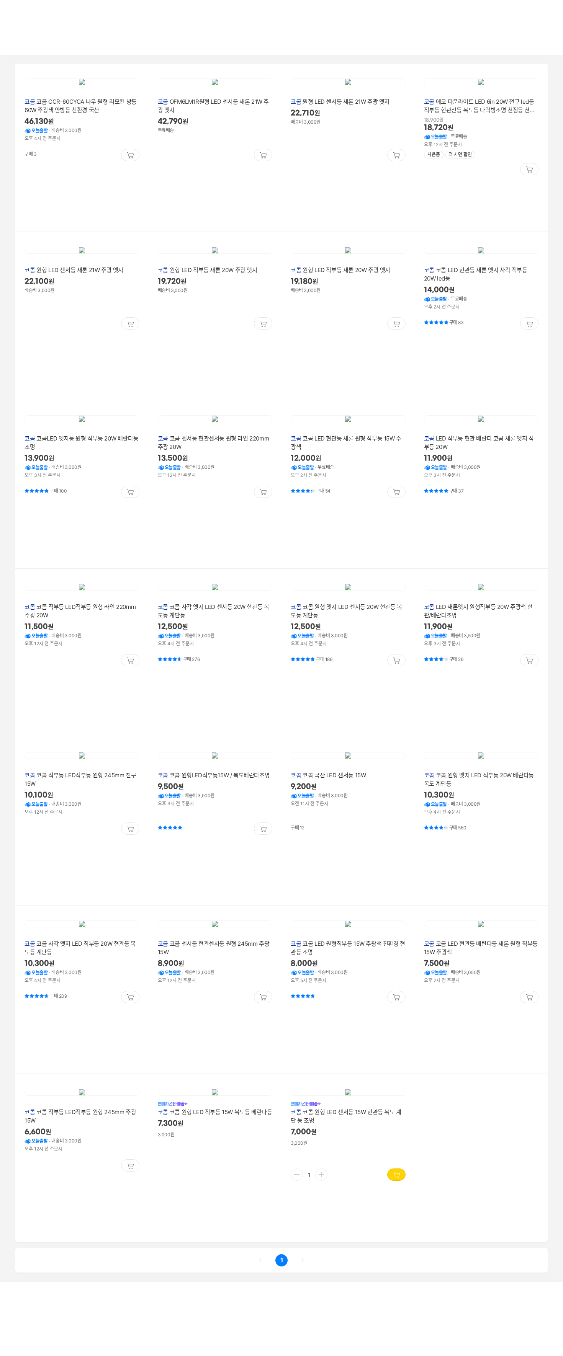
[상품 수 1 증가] (321, 1174)
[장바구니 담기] (130, 155)
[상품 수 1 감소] (297, 1174)
